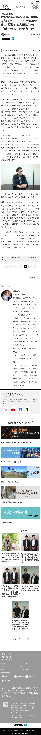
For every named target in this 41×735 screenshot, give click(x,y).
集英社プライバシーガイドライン (22, 730)
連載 (22, 666)
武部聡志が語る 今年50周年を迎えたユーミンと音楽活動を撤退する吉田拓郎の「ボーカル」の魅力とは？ (20, 401)
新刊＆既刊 (25, 669)
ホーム (3, 663)
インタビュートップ (20, 639)
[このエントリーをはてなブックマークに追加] (13, 38)
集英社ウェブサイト (7, 730)
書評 (2, 669)
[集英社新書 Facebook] (20, 409)
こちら (11, 698)
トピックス (25, 663)
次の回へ (33, 277)
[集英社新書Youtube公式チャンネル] (13, 409)
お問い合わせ (35, 730)
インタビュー (5, 666)
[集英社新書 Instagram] (5, 409)
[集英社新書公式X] (28, 409)
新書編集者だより (7, 673)
